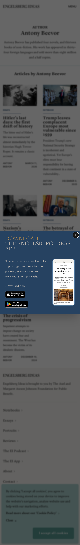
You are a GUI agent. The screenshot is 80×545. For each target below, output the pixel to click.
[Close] (76, 235)
